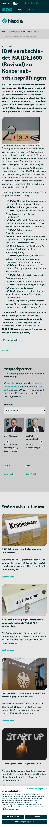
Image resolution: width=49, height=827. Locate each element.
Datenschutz (32, 789)
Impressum (42, 789)
